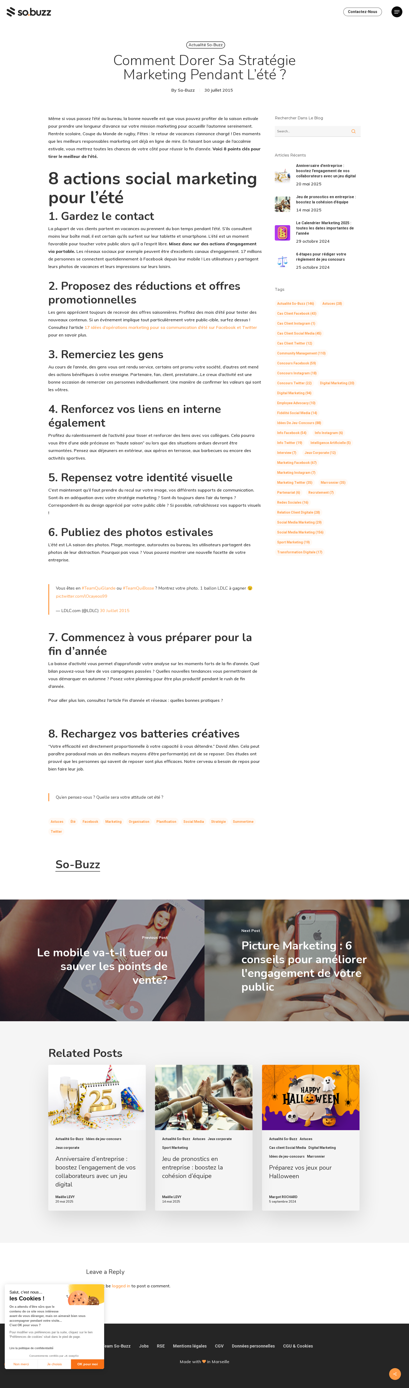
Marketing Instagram (296, 473)
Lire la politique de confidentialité (31, 1348)
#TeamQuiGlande (99, 588)
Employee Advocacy (296, 403)
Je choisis (54, 1364)
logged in (121, 1286)
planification (166, 822)
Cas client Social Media (299, 333)
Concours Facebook (296, 363)
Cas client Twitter (294, 343)
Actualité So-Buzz (206, 45)
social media (193, 822)
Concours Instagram (297, 373)
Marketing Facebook (297, 463)
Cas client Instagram (296, 323)
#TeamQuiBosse (138, 588)
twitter (56, 831)
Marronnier (333, 482)
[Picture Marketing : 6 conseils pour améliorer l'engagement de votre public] (306, 960)
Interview (286, 453)
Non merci (21, 1364)
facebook (90, 822)
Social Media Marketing (299, 522)
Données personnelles (253, 1345)
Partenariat (288, 492)
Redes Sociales (292, 502)
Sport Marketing (293, 542)
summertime (243, 822)
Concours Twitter (294, 383)
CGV (219, 1345)
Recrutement (321, 492)
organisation (139, 822)
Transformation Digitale (299, 552)
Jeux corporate (320, 453)
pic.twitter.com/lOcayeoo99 (81, 596)
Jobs (144, 1345)
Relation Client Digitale (298, 512)
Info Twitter (289, 443)
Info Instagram (329, 433)
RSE (161, 1345)
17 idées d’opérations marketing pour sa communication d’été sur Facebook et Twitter (170, 327)
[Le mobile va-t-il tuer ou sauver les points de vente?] (102, 960)
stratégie (218, 822)
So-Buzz (186, 90)
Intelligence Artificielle (331, 443)
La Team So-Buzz (113, 1345)
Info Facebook (292, 433)
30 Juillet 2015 (114, 610)
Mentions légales (190, 1345)
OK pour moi (87, 1364)
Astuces (57, 822)
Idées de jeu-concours (299, 423)
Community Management (301, 353)
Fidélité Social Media (297, 413)
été (73, 822)
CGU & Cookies (298, 1345)
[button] (396, 11)
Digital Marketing (337, 383)
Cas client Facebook (296, 313)
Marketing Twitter (294, 482)
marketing (113, 822)
